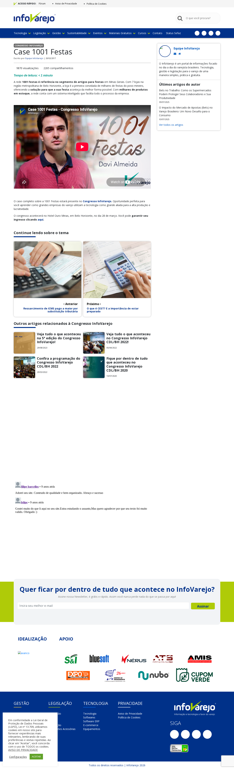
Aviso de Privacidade (66, 3)
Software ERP (91, 721)
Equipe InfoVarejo (34, 58)
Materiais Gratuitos (120, 33)
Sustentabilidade (77, 33)
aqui (40, 219)
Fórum (42, 3)
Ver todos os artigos (171, 124)
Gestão (56, 33)
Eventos (98, 33)
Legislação (39, 33)
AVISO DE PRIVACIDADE (23, 749)
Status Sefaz (173, 33)
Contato (157, 33)
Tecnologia (20, 33)
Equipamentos (91, 729)
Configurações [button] (18, 756)
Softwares (89, 717)
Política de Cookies (96, 3)
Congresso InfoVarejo (97, 201)
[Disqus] (82, 431)
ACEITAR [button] (36, 756)
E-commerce (90, 725)
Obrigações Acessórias (62, 729)
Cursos (142, 33)
